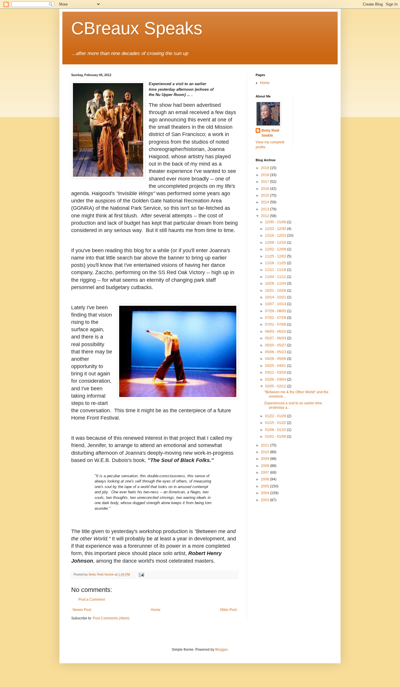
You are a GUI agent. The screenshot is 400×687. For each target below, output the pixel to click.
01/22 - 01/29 (276, 416)
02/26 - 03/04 (276, 379)
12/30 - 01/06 (276, 222)
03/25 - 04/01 (276, 366)
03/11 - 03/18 (276, 372)
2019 (265, 168)
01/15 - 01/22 (276, 423)
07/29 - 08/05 (276, 311)
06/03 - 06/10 (276, 331)
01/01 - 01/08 (276, 436)
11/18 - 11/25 (276, 263)
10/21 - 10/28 (276, 290)
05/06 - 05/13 (276, 352)
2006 (265, 479)
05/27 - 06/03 (276, 338)
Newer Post (82, 610)
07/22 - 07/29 (276, 318)
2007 (265, 472)
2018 (265, 175)
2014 (265, 202)
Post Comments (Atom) (111, 618)
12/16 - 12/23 (276, 235)
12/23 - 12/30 (276, 229)
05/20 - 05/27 (276, 345)
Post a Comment (91, 599)
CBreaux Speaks (136, 28)
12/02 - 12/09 (276, 249)
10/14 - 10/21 (276, 297)
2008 (265, 466)
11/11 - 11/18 (276, 270)
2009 (265, 459)
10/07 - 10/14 (276, 304)
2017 (265, 182)
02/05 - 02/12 (276, 386)
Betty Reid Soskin (270, 133)
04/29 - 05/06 (276, 359)
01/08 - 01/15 (276, 430)
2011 (265, 445)
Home (155, 610)
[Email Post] (141, 574)
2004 (265, 493)
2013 (265, 209)
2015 (265, 195)
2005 (265, 486)
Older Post (228, 610)
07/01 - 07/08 (276, 324)
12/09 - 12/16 (276, 243)
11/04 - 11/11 (276, 277)
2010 (265, 452)
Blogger (221, 650)
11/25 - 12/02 (276, 256)
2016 (265, 189)
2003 (265, 500)
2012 (265, 216)
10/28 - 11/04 (276, 283)
